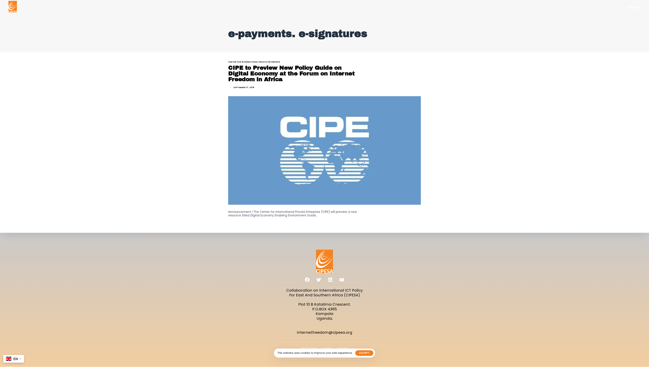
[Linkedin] (330, 279)
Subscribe (343, 348)
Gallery (292, 7)
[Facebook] (307, 279)
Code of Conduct (349, 7)
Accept (364, 352)
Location (327, 348)
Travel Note (317, 7)
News (377, 7)
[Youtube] (341, 279)
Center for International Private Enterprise (254, 62)
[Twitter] (318, 279)
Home (272, 7)
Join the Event (309, 348)
